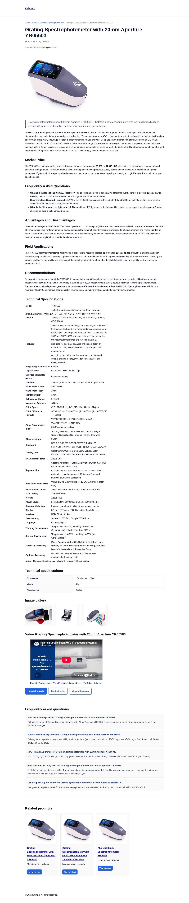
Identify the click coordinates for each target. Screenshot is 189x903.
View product (34, 872)
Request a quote (36, 691)
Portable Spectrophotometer (45, 47)
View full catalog (80, 691)
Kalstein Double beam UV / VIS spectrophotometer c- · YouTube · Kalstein (65, 683)
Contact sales (58, 691)
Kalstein (30, 8)
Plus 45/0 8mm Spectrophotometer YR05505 (108, 852)
